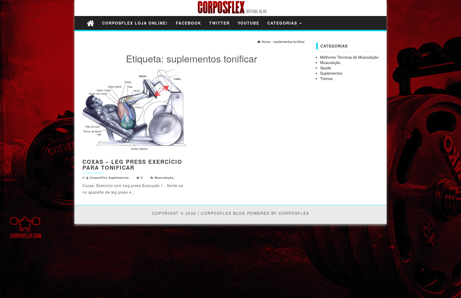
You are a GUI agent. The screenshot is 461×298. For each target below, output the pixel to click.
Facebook (188, 23)
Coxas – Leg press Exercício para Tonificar (132, 164)
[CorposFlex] (90, 23)
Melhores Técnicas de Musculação (349, 57)
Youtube (248, 23)
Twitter (219, 23)
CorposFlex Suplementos (109, 178)
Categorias (283, 23)
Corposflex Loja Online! (135, 23)
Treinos (326, 78)
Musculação (164, 178)
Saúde (325, 67)
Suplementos (331, 73)
